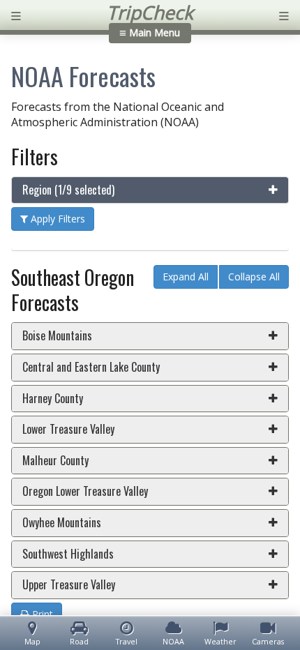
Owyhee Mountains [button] (61, 522)
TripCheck (150, 12)
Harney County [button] (52, 398)
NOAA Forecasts (173, 641)
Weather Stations (220, 641)
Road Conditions (79, 641)
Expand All (186, 276)
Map (32, 641)
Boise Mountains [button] (57, 335)
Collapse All (254, 276)
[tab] (150, 190)
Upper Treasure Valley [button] (68, 584)
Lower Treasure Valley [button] (68, 429)
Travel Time (126, 641)
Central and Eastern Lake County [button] (91, 366)
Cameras (268, 641)
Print (41, 614)
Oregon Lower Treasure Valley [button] (85, 491)
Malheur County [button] (55, 460)
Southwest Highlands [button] (68, 553)
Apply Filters (56, 218)
